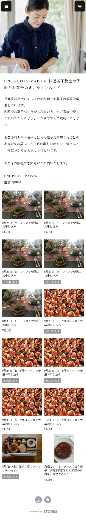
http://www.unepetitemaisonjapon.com (47, 499)
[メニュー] (6, 6)
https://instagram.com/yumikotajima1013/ (38, 499)
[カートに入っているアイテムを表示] (80, 6)
